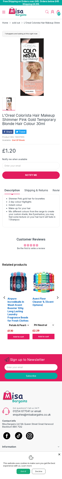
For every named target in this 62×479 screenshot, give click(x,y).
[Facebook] (6, 436)
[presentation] (4, 297)
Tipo (50, 342)
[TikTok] (18, 436)
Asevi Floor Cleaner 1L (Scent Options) (43, 301)
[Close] (59, 454)
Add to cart (18, 336)
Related (56, 342)
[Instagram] (30, 436)
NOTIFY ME (31, 175)
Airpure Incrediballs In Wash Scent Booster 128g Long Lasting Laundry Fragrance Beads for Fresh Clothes (18, 309)
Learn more (26, 465)
